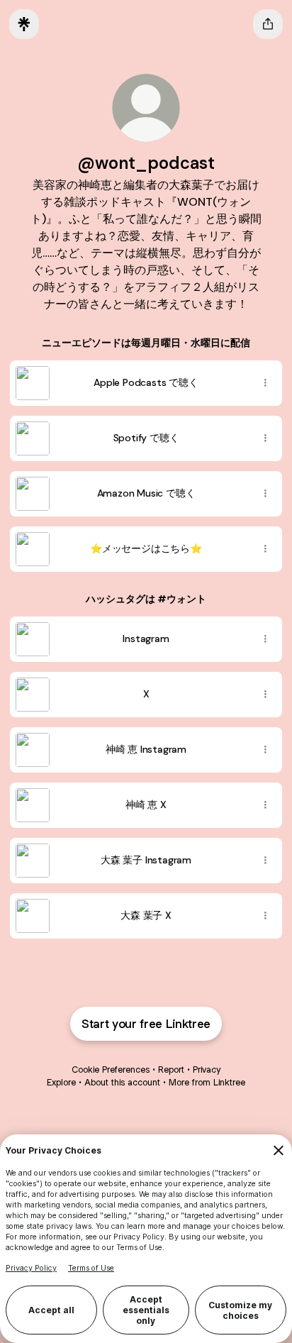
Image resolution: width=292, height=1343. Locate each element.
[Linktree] (24, 24)
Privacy (206, 1069)
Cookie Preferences (111, 1069)
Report (171, 1069)
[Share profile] (268, 24)
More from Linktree (207, 1082)
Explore (61, 1082)
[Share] (265, 383)
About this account (122, 1082)
